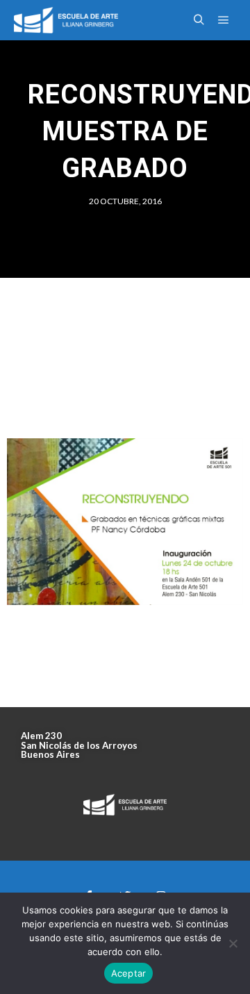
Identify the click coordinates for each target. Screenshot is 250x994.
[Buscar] (198, 20)
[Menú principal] (223, 20)
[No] (233, 943)
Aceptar (129, 973)
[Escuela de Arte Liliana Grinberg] (66, 20)
